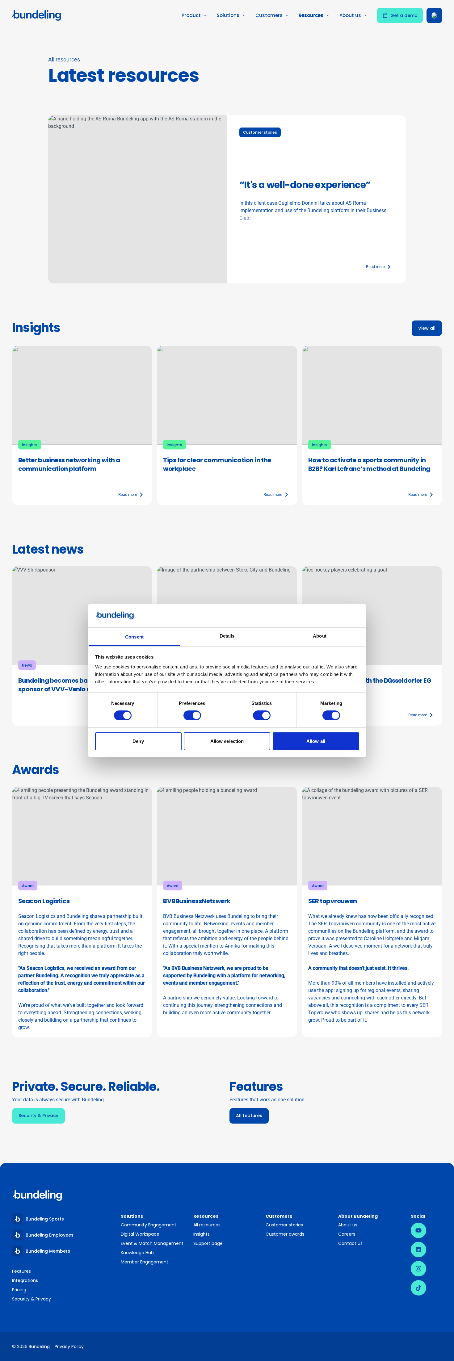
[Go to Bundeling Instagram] (418, 1268)
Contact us (350, 1243)
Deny (138, 741)
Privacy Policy (69, 1346)
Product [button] (191, 15)
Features (21, 1271)
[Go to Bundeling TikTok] (418, 1288)
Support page (208, 1243)
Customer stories (284, 1225)
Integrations (25, 1280)
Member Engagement (145, 1262)
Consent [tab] (134, 636)
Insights (201, 1234)
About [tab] (319, 636)
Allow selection (227, 741)
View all (426, 328)
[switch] (192, 715)
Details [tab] (227, 636)
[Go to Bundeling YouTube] (418, 1230)
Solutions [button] (228, 15)
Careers (346, 1234)
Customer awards (285, 1234)
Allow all (315, 741)
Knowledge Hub (137, 1253)
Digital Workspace (140, 1234)
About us (347, 1225)
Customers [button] (269, 15)
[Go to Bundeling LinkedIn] (418, 1249)
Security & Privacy (31, 1299)
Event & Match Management (152, 1243)
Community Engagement (148, 1225)
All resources (207, 1225)
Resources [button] (311, 15)
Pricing (19, 1290)
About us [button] (350, 15)
